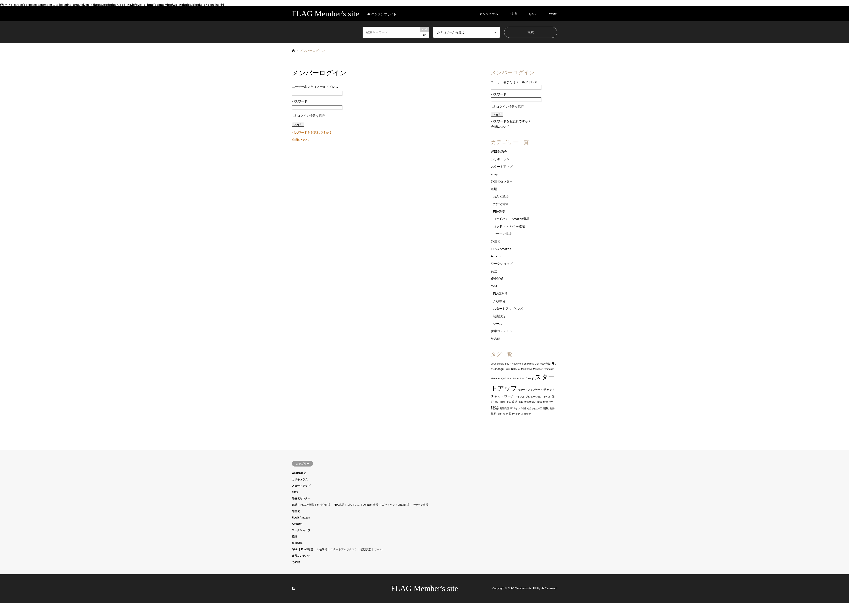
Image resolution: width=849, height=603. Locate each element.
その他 (552, 13)
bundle (500, 363)
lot (519, 369)
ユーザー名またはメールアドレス (315, 86)
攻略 (515, 401)
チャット (549, 389)
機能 (539, 402)
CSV (537, 363)
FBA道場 (499, 211)
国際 (502, 402)
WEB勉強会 (499, 151)
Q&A (532, 13)
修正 (497, 402)
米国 (523, 408)
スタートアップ (501, 166)
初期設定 (499, 316)
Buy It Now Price (514, 363)
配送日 (519, 414)
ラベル (547, 396)
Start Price (512, 378)
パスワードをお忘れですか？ (312, 132)
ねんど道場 (501, 196)
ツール (497, 323)
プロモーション (534, 396)
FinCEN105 (511, 369)
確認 (495, 408)
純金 (529, 408)
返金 (512, 413)
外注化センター (501, 181)
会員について (301, 140)
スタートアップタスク (508, 308)
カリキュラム (489, 13)
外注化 (495, 241)
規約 (494, 413)
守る (508, 402)
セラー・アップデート (530, 389)
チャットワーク (502, 396)
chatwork (529, 363)
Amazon (496, 256)
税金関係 (497, 278)
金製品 (527, 414)
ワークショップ (501, 263)
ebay (494, 174)
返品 (505, 414)
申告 (551, 402)
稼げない (515, 408)
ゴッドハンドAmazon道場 (511, 219)
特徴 (545, 402)
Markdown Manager (532, 369)
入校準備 (499, 301)
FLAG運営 (500, 293)
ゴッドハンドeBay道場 (509, 226)
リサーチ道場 (502, 234)
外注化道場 (501, 204)
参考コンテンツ (501, 331)
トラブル (520, 396)
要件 (552, 408)
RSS (293, 588)
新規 (520, 402)
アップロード (526, 378)
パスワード (299, 101)
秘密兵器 (504, 408)
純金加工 (537, 408)
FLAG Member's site (424, 588)
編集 (546, 408)
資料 (499, 414)
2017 (493, 363)
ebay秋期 (545, 363)
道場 (514, 13)
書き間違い (530, 402)
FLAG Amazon (501, 249)
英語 (494, 271)
